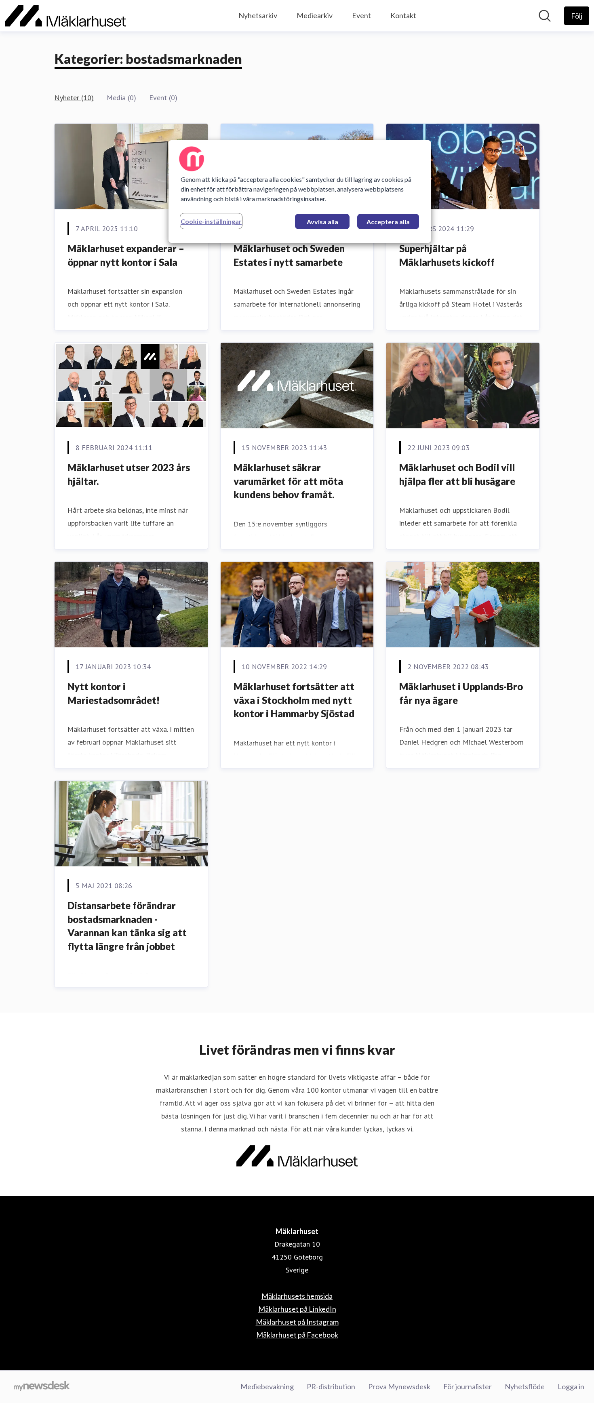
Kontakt (403, 15)
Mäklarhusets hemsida (297, 1295)
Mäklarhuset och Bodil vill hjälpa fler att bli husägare (457, 474)
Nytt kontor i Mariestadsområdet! (113, 693)
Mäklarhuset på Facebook (297, 1334)
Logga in (571, 1386)
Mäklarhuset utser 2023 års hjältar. (128, 474)
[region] (300, 191)
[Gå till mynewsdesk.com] (42, 1386)
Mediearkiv (315, 15)
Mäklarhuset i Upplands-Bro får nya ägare (461, 693)
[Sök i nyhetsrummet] (544, 15)
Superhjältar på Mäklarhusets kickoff (447, 255)
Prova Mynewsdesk (399, 1386)
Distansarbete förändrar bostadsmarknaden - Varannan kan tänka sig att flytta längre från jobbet (127, 926)
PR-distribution (331, 1386)
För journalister (467, 1386)
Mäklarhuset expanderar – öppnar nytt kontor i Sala (125, 255)
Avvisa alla (322, 221)
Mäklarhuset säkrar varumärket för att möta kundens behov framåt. (288, 480)
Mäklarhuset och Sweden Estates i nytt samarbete (289, 255)
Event (361, 15)
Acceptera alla (388, 221)
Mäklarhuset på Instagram (297, 1321)
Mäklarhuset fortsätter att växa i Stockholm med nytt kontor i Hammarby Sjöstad (294, 699)
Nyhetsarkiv (257, 15)
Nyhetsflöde (525, 1386)
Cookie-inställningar (211, 221)
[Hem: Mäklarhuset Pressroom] (65, 16)
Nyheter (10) (74, 97)
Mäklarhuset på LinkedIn (297, 1308)
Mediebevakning (267, 1386)
